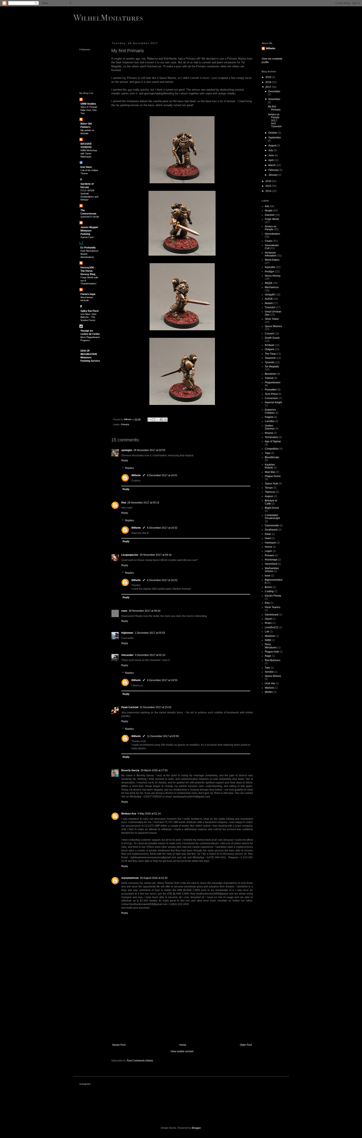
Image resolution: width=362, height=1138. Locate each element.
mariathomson (130, 878)
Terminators (271, 437)
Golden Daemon (270, 427)
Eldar (268, 534)
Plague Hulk (272, 651)
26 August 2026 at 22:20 (154, 878)
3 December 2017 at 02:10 (150, 655)
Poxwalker (271, 389)
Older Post (246, 1044)
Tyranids (269, 362)
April (271, 160)
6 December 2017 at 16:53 (162, 680)
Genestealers (272, 233)
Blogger (196, 1127)
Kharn (268, 623)
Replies (129, 468)
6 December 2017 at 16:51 (162, 475)
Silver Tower (272, 318)
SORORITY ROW (89, 217)
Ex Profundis (88, 247)
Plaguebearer (273, 382)
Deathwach (271, 529)
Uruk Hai (270, 683)
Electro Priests (273, 595)
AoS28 (269, 298)
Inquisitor (270, 267)
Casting (269, 591)
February (273, 170)
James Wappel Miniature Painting (89, 230)
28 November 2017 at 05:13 (143, 502)
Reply (124, 460)
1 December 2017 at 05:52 (150, 632)
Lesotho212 (271, 627)
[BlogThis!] (153, 419)
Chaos (268, 240)
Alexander (127, 655)
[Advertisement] (182, 1008)
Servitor (269, 671)
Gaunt (268, 618)
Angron (269, 496)
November (274, 99)
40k (267, 206)
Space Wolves (273, 676)
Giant (268, 538)
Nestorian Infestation (271, 254)
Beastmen (270, 373)
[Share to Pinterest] (165, 419)
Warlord (269, 687)
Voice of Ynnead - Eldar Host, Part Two (89, 110)
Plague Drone (273, 476)
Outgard (269, 349)
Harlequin (270, 542)
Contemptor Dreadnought (272, 517)
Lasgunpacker (129, 554)
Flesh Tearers (272, 607)
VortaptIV (270, 294)
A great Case (87, 237)
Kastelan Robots (270, 466)
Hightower (127, 632)
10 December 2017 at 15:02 (155, 707)
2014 (268, 191)
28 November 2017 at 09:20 (144, 610)
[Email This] (149, 419)
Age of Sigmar (273, 441)
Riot (123, 502)
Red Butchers (272, 660)
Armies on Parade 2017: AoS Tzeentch (275, 120)
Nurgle (269, 210)
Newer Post (118, 1044)
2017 (268, 87)
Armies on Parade (270, 228)
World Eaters (272, 259)
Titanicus (270, 491)
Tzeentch (270, 307)
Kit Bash (269, 345)
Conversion (271, 398)
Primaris (125, 424)
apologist (126, 450)
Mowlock (270, 636)
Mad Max (270, 472)
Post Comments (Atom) (140, 1060)
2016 (268, 181)
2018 (268, 82)
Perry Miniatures (271, 646)
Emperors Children (270, 411)
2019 (268, 77)
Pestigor (269, 271)
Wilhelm (136, 475)
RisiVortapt (271, 559)
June (271, 155)
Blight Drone (272, 507)
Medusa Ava (128, 813)
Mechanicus (272, 287)
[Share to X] (157, 419)
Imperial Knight (273, 402)
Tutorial (269, 378)
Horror (268, 546)
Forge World (272, 219)
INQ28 (268, 283)
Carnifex (269, 421)
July (271, 150)
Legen (268, 551)
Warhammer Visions (272, 570)
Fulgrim (269, 417)
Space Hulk (271, 483)
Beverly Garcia (130, 770)
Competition (272, 448)
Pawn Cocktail (129, 707)
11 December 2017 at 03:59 (163, 736)
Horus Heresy (273, 275)
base (267, 575)
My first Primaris (274, 108)
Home (182, 1044)
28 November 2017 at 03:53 (149, 450)
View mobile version (182, 1051)
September (274, 137)
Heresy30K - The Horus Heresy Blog (88, 271)
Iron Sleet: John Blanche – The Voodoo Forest (88, 317)
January (273, 174)
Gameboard (271, 614)
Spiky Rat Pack (89, 311)
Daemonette (272, 525)
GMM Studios (88, 103)
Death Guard (272, 337)
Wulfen (269, 692)
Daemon (270, 214)
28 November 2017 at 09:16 (156, 554)
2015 (268, 186)
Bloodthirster (272, 457)
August (272, 145)
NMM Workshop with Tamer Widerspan (88, 153)
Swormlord (271, 563)
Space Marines (273, 326)
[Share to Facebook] (161, 419)
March (272, 165)
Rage (268, 655)
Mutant (269, 303)
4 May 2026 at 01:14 (149, 813)
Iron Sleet (86, 167)
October (273, 132)
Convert (269, 333)
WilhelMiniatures (108, 18)
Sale (267, 667)
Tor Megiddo (272, 366)
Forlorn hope (88, 294)
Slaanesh (270, 357)
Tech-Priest (271, 394)
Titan (267, 453)
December (274, 91)
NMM (268, 640)
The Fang (270, 353)
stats (124, 610)
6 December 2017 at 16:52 (162, 527)
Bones (268, 587)
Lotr (267, 631)
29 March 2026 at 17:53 (154, 770)
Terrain (269, 487)
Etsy (267, 602)
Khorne (269, 433)
